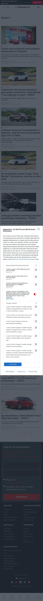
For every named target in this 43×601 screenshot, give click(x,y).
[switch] (35, 270)
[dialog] (21, 300)
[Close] (39, 230)
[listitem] (21, 265)
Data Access (21, 371)
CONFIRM (12, 364)
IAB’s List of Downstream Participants (24, 259)
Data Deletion (10, 371)
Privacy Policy (32, 371)
